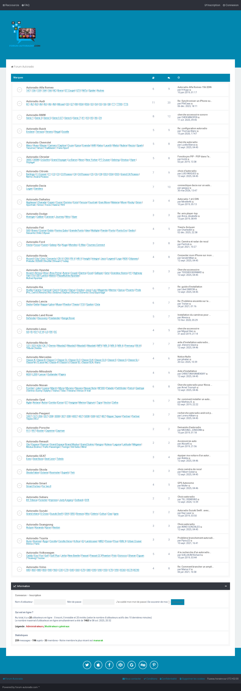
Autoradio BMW (36, 115)
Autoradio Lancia (36, 301)
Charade (42, 202)
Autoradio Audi (35, 101)
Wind (83, 447)
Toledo (60, 458)
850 (44, 570)
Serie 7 (76, 118)
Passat (85, 555)
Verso (30, 543)
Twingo (65, 447)
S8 (109, 104)
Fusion (44, 245)
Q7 (71, 104)
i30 (38, 275)
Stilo (39, 233)
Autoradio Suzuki (37, 510)
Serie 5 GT (57, 118)
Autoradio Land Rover (39, 315)
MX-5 (113, 345)
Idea (87, 230)
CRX (66, 258)
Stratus (125, 159)
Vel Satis (75, 447)
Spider (92, 90)
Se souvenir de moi (158, 602)
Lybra (51, 304)
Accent (30, 273)
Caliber (40, 216)
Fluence (44, 444)
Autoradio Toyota (37, 538)
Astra (44, 402)
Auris (29, 541)
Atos (45, 273)
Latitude (126, 444)
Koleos (108, 444)
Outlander (52, 374)
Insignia (73, 402)
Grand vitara (32, 513)
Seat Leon (50, 458)
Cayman (60, 430)
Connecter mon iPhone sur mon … (196, 255)
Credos (80, 290)
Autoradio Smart (36, 483)
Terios (40, 205)
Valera (55, 205)
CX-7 (45, 345)
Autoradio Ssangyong (39, 524)
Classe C (51, 360)
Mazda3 (71, 345)
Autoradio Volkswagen (40, 552)
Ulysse (46, 233)
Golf (47, 555)
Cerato (63, 290)
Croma (42, 230)
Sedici (132, 230)
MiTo (84, 90)
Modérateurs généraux (57, 626)
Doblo (51, 230)
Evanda (86, 145)
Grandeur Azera (119, 273)
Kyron (48, 527)
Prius (115, 541)
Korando (39, 527)
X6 (96, 118)
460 (34, 570)
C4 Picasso (83, 174)
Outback (79, 500)
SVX (87, 500)
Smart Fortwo (33, 486)
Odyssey (133, 258)
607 (98, 416)
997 (34, 430)
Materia (115, 202)
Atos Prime (55, 273)
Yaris (37, 543)
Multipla (95, 230)
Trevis (48, 205)
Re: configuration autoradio (192, 128)
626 (39, 345)
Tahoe (39, 148)
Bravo (35, 230)
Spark (140, 145)
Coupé (74, 273)
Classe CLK (87, 360)
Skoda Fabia (32, 472)
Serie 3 (38, 118)
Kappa (44, 304)
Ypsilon (90, 304)
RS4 (81, 104)
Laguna (117, 444)
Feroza (83, 202)
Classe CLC (74, 360)
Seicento (30, 233)
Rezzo (132, 145)
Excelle (65, 131)
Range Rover (68, 318)
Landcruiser (91, 541)
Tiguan (140, 555)
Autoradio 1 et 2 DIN (188, 199)
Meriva (82, 402)
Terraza (40, 131)
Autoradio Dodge (36, 213)
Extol (75, 202)
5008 (87, 416)
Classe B (41, 360)
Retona (43, 292)
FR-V (72, 258)
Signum (91, 402)
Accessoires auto (187, 441)
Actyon (30, 527)
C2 (53, 174)
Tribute (30, 348)
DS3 (105, 174)
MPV (99, 345)
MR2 (101, 541)
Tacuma (30, 148)
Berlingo (30, 174)
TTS (126, 104)
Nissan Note (90, 388)
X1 (83, 118)
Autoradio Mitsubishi (39, 371)
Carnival (47, 290)
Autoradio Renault (37, 441)
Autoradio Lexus (36, 329)
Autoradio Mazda (37, 342)
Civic (42, 258)
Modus (29, 447)
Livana (45, 388)
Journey (59, 216)
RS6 (87, 104)
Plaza (60, 275)
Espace (35, 444)
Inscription (35, 595)
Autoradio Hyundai (37, 270)
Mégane (136, 444)
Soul (92, 292)
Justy (62, 500)
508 (93, 416)
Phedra (67, 304)
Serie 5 (47, 118)
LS (46, 332)
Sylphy (47, 390)
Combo (52, 402)
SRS (72, 513)
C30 (61, 570)
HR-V (79, 258)
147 (28, 90)
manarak (98, 640)
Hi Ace (77, 541)
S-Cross (44, 513)
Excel (90, 273)
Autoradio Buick (36, 128)
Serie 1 (29, 118)
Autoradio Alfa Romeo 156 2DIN (194, 87)
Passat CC (95, 555)
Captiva (62, 145)
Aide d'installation (187, 371)
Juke (38, 388)
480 (39, 570)
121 (28, 345)
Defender (31, 318)
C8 (100, 174)
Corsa (60, 402)
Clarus (72, 290)
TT (113, 104)
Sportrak (30, 205)
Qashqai (140, 388)
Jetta (64, 555)
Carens (37, 290)
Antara (36, 402)
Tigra (99, 402)
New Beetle (74, 555)
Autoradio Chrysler (37, 156)
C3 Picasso (66, 174)
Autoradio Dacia (36, 185)
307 (63, 416)
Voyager (30, 162)
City (37, 258)
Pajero (62, 374)
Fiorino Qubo (61, 230)
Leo (94, 290)
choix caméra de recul (190, 469)
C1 (49, 174)
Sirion (139, 202)
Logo (119, 258)
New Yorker (92, 159)
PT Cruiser (104, 159)
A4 (41, 104)
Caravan (49, 216)
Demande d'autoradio (189, 427)
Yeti (72, 472)
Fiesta (29, 245)
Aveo (36, 145)
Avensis (37, 541)
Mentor (113, 290)
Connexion (21, 595)
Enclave (30, 131)
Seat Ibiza (38, 458)
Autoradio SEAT (36, 455)
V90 (116, 570)
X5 (91, 118)
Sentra (30, 390)
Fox (41, 555)
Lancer (42, 374)
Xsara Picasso (41, 176)
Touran (41, 558)
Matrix (52, 275)
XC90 (136, 570)
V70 (111, 570)
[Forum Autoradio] (24, 34)
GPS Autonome (186, 483)
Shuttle (47, 261)
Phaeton (106, 555)
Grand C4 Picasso (130, 174)
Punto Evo (122, 230)
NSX (125, 258)
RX (51, 332)
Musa (59, 304)
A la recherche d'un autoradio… (194, 552)
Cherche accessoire (188, 269)
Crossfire (45, 159)
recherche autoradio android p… (195, 413)
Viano (97, 362)
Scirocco (122, 555)
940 (50, 570)
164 (44, 90)
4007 (74, 416)
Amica (38, 273)
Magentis (103, 290)
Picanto (130, 290)
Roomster (55, 472)
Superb (65, 472)
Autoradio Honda (36, 255)
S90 (94, 570)
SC (55, 332)
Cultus (103, 513)
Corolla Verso (65, 541)
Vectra (107, 402)
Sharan (132, 555)
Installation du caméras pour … (194, 315)
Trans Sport (63, 148)
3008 (57, 416)
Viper (133, 159)
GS (27, 332)
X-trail (87, 390)
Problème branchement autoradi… (196, 538)
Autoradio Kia (34, 287)
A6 (49, 104)
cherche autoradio (188, 142)
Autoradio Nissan (37, 385)
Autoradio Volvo (36, 567)
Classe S (64, 362)
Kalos (100, 145)
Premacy (129, 345)
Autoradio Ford (35, 242)
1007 (28, 416)
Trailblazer (49, 148)
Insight (86, 258)
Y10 (82, 304)
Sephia (66, 292)
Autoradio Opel (35, 399)
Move (124, 202)
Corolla (53, 541)
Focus (37, 245)
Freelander (54, 318)
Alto (87, 513)
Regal (57, 131)
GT (66, 402)
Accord (30, 258)
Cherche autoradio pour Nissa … (195, 385)
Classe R (54, 362)
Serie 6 (68, 118)
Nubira (123, 145)
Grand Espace (57, 444)
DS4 (111, 174)
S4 (96, 104)
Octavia (44, 472)
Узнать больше (186, 227)
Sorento (84, 292)
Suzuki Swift (56, 513)
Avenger (30, 216)
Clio (28, 444)
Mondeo (73, 245)
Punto (112, 230)
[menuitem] (25, 5)
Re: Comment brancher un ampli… (196, 566)
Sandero (38, 188)
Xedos (38, 348)
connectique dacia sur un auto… (195, 185)
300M (36, 159)
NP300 (101, 388)
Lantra (44, 275)
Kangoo (99, 444)
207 (46, 416)
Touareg (31, 558)
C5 (92, 174)
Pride (138, 290)
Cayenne (50, 430)
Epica (78, 145)
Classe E (112, 360)
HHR (93, 145)
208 (51, 416)
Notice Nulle (184, 356)
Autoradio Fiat (35, 227)
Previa (108, 541)
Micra (61, 388)
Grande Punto (77, 230)
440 (28, 570)
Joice (88, 290)
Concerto (51, 258)
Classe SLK (87, 362)
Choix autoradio (186, 496)
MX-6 (120, 345)
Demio (52, 345)
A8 (54, 104)
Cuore (59, 202)
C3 (58, 174)
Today (65, 261)
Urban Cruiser (135, 541)
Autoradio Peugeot (38, 413)
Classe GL (133, 360)
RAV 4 (123, 541)
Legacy (69, 500)
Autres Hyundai (71, 275)
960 (55, 570)
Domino (68, 202)
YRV (62, 205)
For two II (46, 486)
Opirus (121, 290)
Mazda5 (81, 345)
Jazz (103, 258)
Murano (70, 388)
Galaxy (53, 245)
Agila (28, 402)
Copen (51, 202)
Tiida (62, 390)
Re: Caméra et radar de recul (193, 241)
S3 (92, 104)
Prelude (30, 261)
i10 (33, 275)
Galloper (99, 273)
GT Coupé (70, 90)
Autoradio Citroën (37, 171)
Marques (18, 77)
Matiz (116, 145)
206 (40, 416)
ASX (28, 374)
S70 (83, 570)
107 (35, 416)
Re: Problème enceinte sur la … (194, 301)
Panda (104, 230)
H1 (130, 273)
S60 (77, 570)
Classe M (31, 362)
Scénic (37, 447)
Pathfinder (120, 388)
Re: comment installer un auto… (194, 399)
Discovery (43, 318)
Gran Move (104, 202)
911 (28, 430)
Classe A (30, 360)
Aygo (45, 541)
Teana (55, 390)
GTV (78, 90)
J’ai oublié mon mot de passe (131, 602)
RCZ (36, 419)
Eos (36, 555)
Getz (107, 273)
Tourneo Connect (96, 245)
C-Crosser (41, 174)
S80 (89, 570)
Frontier (30, 388)
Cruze (71, 145)
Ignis (116, 513)
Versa (80, 390)
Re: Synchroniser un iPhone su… (195, 101)
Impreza (53, 500)
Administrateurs (35, 626)
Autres (100, 90)
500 (28, 230)
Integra (95, 258)
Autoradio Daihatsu (38, 199)
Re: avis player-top (188, 213)
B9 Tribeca (31, 500)
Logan (29, 188)
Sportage (100, 292)
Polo (114, 555)
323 (34, 345)
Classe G (122, 360)
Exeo (28, 458)
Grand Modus (72, 444)
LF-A (41, 332)
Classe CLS (100, 360)
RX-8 (138, 345)
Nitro (67, 216)
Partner (126, 416)
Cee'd (56, 290)
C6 (96, 174)
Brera (60, 90)
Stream (57, 261)
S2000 (39, 261)
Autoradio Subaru (37, 497)
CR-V (60, 258)
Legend (111, 258)
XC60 (123, 570)
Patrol (131, 388)
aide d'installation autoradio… (194, 342)
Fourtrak (93, 202)
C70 (66, 570)
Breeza (80, 513)
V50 (105, 570)
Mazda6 (91, 345)
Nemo (29, 176)
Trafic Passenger (51, 447)
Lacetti (107, 145)
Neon (81, 159)
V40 (100, 570)
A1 (27, 104)
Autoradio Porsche (38, 427)
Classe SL (75, 362)
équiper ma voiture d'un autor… (194, 455)
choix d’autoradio (187, 171)
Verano (49, 131)
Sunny (39, 390)
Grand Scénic (87, 444)
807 (104, 416)
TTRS (119, 104)
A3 (36, 104)
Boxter (40, 430)
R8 (76, 104)
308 (69, 416)
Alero (29, 145)
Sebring (115, 159)
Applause (31, 202)
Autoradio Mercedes (38, 357)
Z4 (100, 118)
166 (50, 90)
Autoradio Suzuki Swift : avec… (194, 510)
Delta (36, 304)
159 (39, 90)
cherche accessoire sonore (193, 114)
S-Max (82, 245)
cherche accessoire (188, 328)
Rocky (131, 202)
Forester (43, 500)
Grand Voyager (59, 159)
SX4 (67, 513)
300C (29, 159)
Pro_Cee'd (32, 292)
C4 (75, 174)
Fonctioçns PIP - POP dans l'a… (194, 156)
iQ (83, 541)
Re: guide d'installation (190, 286)
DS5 (117, 174)
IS (32, 332)
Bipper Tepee (114, 416)
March (53, 388)
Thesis (75, 304)
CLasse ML (42, 362)
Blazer (43, 145)
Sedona (57, 292)
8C (54, 90)
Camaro (52, 145)
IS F (36, 332)
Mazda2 (61, 345)
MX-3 (106, 345)
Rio (49, 292)
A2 (32, 104)
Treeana (71, 390)
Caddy (29, 555)
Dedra (29, 304)
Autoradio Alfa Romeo (40, 87)
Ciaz (110, 513)
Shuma (75, 292)
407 (81, 416)
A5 (45, 104)
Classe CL (62, 360)
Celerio (94, 513)
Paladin (110, 388)
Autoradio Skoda (36, 469)
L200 (34, 374)
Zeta (97, 304)
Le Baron (72, 159)
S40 (72, 570)
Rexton (56, 527)
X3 (87, 118)
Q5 (67, 104)
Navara (79, 388)
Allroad (61, 104)
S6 (104, 104)
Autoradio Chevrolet (38, 142)
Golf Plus (55, 555)
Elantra (82, 273)
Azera (66, 273)
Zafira (115, 402)
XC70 (130, 570)
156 (34, 90)
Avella (29, 290)
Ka (59, 245)
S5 (100, 104)
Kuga (64, 245)
